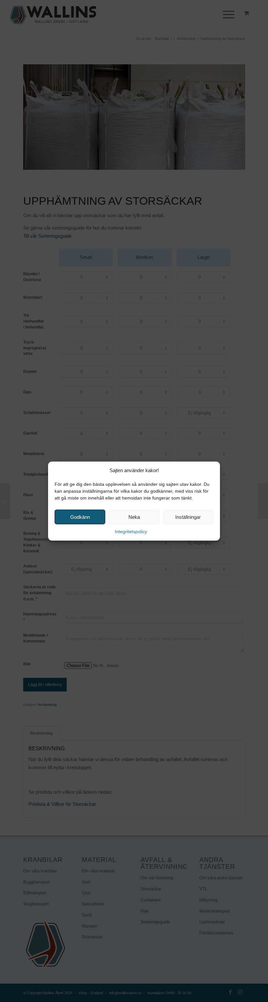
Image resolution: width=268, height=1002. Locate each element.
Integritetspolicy (131, 531)
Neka (134, 517)
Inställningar (188, 517)
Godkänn (80, 517)
